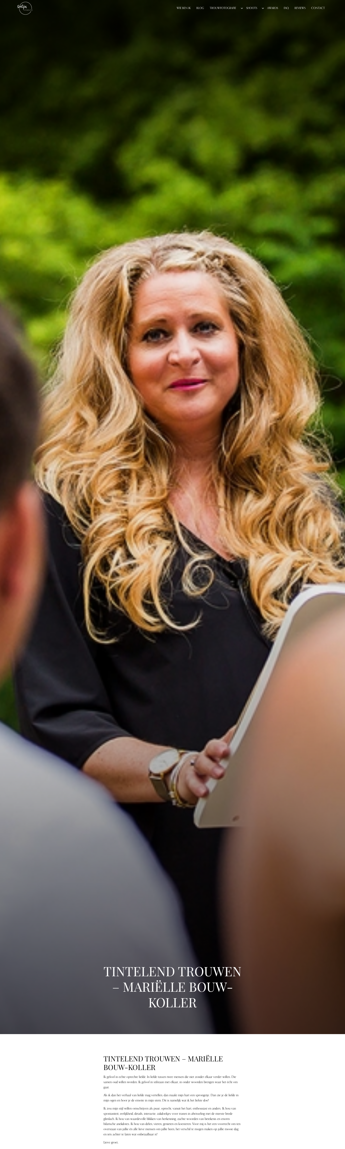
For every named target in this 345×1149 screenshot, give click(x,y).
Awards (272, 8)
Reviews (300, 8)
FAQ (286, 8)
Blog (200, 8)
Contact (318, 8)
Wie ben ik (184, 8)
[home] (25, 8)
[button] (225, 8)
